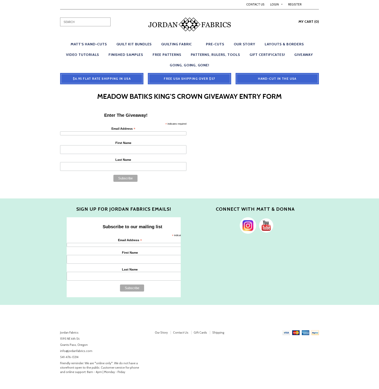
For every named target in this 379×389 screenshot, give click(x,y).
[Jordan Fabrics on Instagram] (247, 225)
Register (295, 4)
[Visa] (286, 332)
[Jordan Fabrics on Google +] (265, 225)
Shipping (218, 332)
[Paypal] (315, 332)
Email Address (123, 129)
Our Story (161, 332)
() (309, 21)
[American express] (305, 332)
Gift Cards (200, 332)
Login (274, 4)
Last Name (123, 159)
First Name (123, 143)
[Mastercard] (296, 332)
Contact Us (255, 4)
